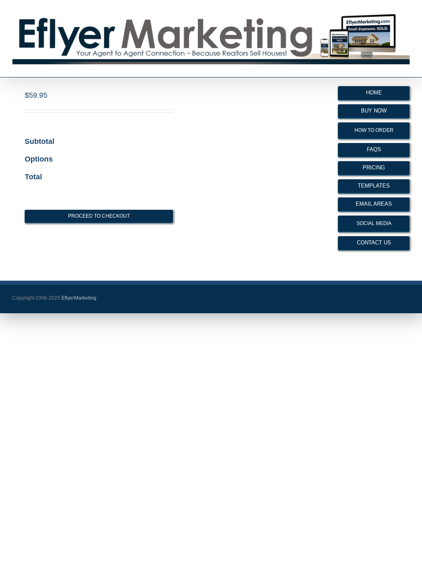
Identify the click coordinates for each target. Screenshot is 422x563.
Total (33, 177)
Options (39, 159)
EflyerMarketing (78, 298)
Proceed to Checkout (99, 216)
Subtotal (39, 141)
